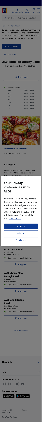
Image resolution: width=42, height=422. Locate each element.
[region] (21, 211)
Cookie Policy (15, 218)
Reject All (21, 233)
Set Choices (21, 240)
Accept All (21, 226)
